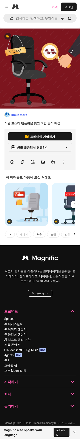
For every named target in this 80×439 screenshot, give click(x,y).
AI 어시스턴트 (13, 324)
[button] (40, 293)
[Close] (74, 432)
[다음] (74, 204)
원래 (24, 36)
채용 (39, 234)
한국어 (40, 293)
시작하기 (11, 381)
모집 (53, 234)
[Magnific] (40, 259)
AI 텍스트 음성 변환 (17, 339)
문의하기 (11, 405)
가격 (55, 7)
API (6, 360)
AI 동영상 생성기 (15, 334)
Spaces (9, 318)
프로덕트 (11, 311)
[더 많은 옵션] (63, 162)
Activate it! (60, 432)
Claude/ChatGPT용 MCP (24, 350)
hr (10, 234)
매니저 (24, 234)
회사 (7, 393)
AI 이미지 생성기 (15, 329)
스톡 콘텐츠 (12, 344)
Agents (12, 355)
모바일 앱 (10, 365)
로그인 (68, 7)
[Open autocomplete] (9, 18)
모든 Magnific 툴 (15, 370)
